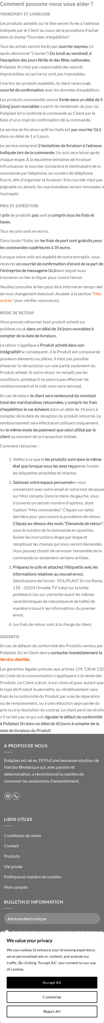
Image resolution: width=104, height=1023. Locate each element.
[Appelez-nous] (15, 796)
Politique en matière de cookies (32, 876)
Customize (52, 997)
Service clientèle (14, 659)
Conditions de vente (22, 835)
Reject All (52, 1011)
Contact (11, 845)
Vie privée (13, 866)
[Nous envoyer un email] (7, 796)
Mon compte (15, 887)
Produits (12, 856)
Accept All (52, 982)
